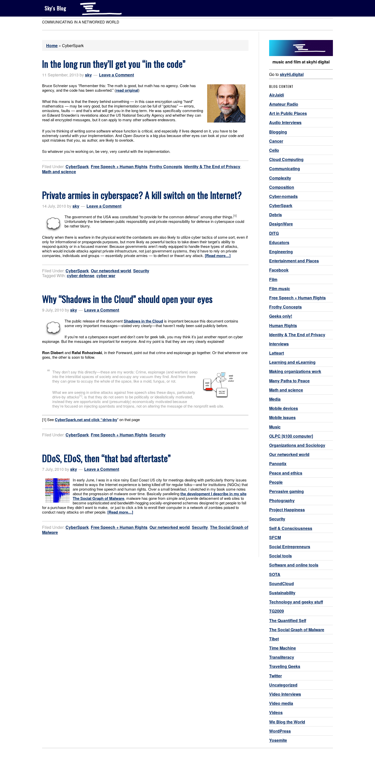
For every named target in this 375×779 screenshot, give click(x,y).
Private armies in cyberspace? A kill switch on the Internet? (142, 195)
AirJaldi (276, 95)
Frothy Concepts (165, 166)
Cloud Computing (286, 159)
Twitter (275, 676)
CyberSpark (77, 166)
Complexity (280, 178)
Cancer (276, 141)
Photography (282, 500)
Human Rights (283, 325)
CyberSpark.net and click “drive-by (86, 419)
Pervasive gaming (286, 491)
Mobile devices (283, 408)
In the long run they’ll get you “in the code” (113, 63)
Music (275, 427)
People (276, 482)
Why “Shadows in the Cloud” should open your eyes (127, 298)
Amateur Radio (283, 104)
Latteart (276, 353)
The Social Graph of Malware (296, 630)
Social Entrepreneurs (289, 546)
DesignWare (281, 224)
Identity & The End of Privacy (212, 166)
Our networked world (111, 271)
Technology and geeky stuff (296, 602)
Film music (279, 288)
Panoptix (277, 463)
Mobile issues (282, 417)
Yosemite (278, 740)
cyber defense (80, 275)
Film (273, 279)
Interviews (279, 344)
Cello (274, 150)
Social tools (280, 556)
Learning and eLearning (292, 362)
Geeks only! (280, 316)
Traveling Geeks (284, 666)
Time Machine (282, 648)
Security (141, 271)
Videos (276, 712)
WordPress (280, 731)
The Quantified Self (287, 620)
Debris (275, 215)
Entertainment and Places (294, 261)
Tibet (274, 639)
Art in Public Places (288, 113)
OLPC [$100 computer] (291, 436)
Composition (281, 187)
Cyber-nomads (283, 196)
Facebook (279, 270)
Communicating (284, 168)
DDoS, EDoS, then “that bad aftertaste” (106, 458)
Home (52, 45)
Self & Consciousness (290, 528)
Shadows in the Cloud (143, 321)
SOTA (274, 574)
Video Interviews (285, 694)
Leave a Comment (116, 75)
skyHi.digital (292, 74)
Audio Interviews (285, 122)
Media (275, 399)
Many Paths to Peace (289, 381)
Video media (281, 703)
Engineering (281, 251)
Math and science (59, 171)
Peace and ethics (285, 473)
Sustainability (282, 593)
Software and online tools (293, 565)
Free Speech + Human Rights (119, 166)
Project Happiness (287, 510)
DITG (274, 233)
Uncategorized (283, 685)
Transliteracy (281, 657)
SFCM (275, 537)
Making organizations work (295, 371)
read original (127, 90)
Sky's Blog (55, 8)
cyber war (105, 275)
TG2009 (276, 611)
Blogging (278, 132)
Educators (279, 242)
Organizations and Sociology (297, 445)
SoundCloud (281, 583)
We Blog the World (287, 722)
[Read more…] (218, 255)
